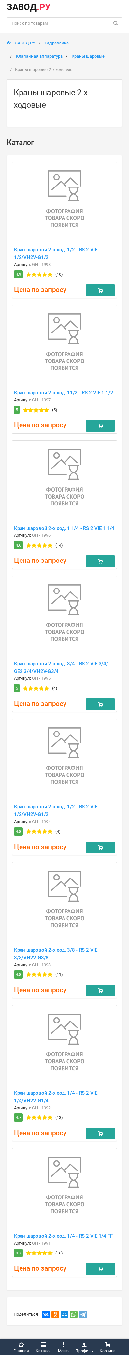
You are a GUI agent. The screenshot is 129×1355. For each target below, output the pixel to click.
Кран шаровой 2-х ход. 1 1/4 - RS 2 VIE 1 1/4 (64, 528)
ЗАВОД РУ (24, 43)
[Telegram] (83, 1314)
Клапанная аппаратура (39, 56)
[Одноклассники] (55, 1314)
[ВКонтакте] (46, 1314)
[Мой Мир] (64, 1314)
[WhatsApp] (74, 1314)
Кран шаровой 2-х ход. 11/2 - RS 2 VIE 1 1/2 (63, 393)
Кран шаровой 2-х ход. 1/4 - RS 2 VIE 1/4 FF (63, 1236)
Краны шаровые (88, 56)
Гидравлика (57, 43)
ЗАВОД (29, 7)
